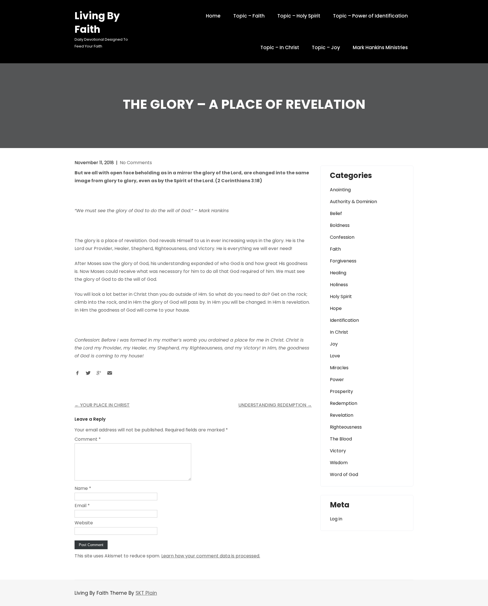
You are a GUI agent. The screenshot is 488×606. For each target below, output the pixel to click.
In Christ (339, 332)
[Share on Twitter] (88, 374)
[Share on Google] (99, 374)
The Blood (341, 439)
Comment (88, 439)
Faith (335, 249)
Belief (336, 213)
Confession (342, 237)
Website (84, 523)
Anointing (340, 189)
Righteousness (346, 427)
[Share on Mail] (109, 374)
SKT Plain (146, 593)
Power (337, 379)
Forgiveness (343, 261)
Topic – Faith (249, 15)
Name (83, 488)
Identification (344, 320)
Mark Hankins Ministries (380, 47)
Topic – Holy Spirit (298, 15)
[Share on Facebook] (77, 374)
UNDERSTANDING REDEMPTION (275, 405)
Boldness (340, 225)
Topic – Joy (326, 47)
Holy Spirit (341, 296)
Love (335, 356)
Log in (336, 519)
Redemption (343, 403)
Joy (334, 344)
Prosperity (341, 391)
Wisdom (339, 462)
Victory (338, 451)
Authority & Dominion (353, 201)
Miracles (339, 367)
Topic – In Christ (279, 47)
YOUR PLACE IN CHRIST (102, 405)
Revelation (341, 415)
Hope (336, 308)
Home (213, 15)
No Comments (136, 162)
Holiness (339, 284)
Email (82, 505)
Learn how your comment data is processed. (210, 556)
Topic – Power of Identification (370, 15)
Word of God (344, 474)
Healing (338, 273)
